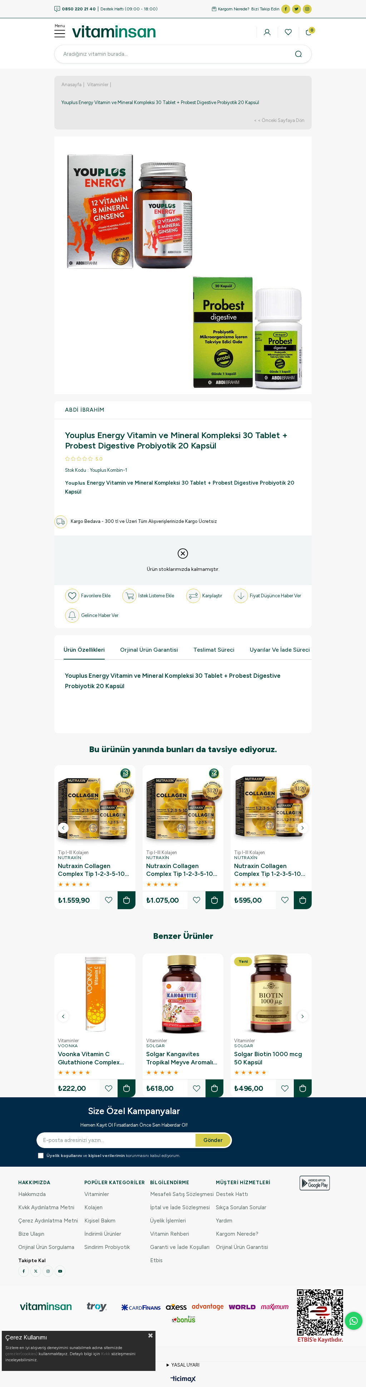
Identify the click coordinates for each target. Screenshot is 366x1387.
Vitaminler (96, 1194)
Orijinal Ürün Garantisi (242, 1247)
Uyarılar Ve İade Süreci (280, 649)
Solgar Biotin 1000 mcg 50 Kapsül (268, 1058)
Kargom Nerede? (233, 8)
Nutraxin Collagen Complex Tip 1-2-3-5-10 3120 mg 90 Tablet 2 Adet (179, 870)
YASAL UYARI (185, 1365)
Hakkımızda (32, 1194)
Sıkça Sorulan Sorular (241, 1207)
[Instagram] (48, 1271)
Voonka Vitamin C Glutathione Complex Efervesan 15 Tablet (89, 1058)
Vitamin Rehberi (169, 1234)
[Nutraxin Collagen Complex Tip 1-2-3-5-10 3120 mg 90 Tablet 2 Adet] (183, 805)
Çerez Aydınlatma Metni (48, 1220)
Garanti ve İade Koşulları (179, 1247)
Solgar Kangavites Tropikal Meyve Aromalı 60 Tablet (179, 1058)
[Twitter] (35, 1271)
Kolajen (93, 1207)
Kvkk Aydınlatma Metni (46, 1207)
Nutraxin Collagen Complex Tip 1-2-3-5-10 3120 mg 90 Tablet (267, 870)
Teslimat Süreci (213, 649)
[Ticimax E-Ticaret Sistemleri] (183, 1379)
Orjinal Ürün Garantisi (149, 649)
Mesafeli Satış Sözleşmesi (182, 1194)
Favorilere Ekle (109, 900)
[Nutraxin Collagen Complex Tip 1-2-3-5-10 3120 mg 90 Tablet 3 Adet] (94, 805)
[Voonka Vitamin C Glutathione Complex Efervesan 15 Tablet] (94, 994)
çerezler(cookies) (21, 1353)
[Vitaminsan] (320, 1316)
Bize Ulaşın (31, 1234)
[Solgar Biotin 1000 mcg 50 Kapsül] (271, 994)
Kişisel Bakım (99, 1220)
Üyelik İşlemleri (168, 1220)
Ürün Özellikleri (84, 649)
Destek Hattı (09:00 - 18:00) (110, 9)
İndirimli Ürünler (102, 1234)
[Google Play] (315, 1183)
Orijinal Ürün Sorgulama (46, 1247)
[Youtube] (60, 1271)
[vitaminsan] (45, 1306)
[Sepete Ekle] (126, 900)
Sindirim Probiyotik (107, 1247)
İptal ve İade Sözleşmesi (180, 1207)
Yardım (224, 1220)
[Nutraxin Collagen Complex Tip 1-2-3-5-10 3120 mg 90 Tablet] (271, 805)
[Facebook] (23, 1271)
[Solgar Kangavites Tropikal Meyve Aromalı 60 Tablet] (183, 994)
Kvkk (105, 1353)
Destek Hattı (232, 1194)
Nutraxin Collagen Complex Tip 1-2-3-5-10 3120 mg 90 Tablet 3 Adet (91, 870)
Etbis (156, 1260)
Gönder (213, 1140)
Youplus (76, 483)
